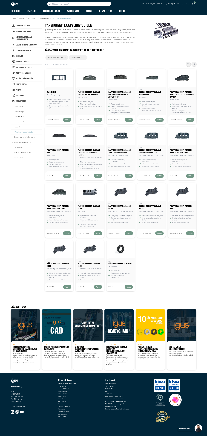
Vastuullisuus (62, 414)
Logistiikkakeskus (64, 406)
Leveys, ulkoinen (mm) (55, 57)
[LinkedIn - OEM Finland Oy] (12, 412)
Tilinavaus (108, 394)
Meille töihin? (62, 394)
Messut (60, 399)
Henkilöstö (109, 389)
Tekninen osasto (63, 404)
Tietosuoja (61, 409)
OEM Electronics (63, 389)
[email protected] (16, 402)
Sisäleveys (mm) (76, 57)
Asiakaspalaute (110, 406)
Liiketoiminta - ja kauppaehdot (115, 401)
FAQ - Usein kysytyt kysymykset (152, 4)
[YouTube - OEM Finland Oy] (22, 412)
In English (171, 4)
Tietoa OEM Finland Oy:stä (67, 384)
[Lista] (188, 64)
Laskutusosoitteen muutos (114, 396)
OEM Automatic (63, 386)
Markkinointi (62, 401)
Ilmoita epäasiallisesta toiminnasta (117, 409)
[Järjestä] (194, 64)
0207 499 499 (18, 397)
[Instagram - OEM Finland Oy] (17, 412)
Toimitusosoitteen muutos (114, 399)
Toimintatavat (62, 391)
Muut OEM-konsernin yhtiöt (114, 404)
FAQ (106, 391)
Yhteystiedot (109, 386)
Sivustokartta (62, 416)
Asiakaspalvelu (110, 384)
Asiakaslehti (62, 396)
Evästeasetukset (63, 411)
